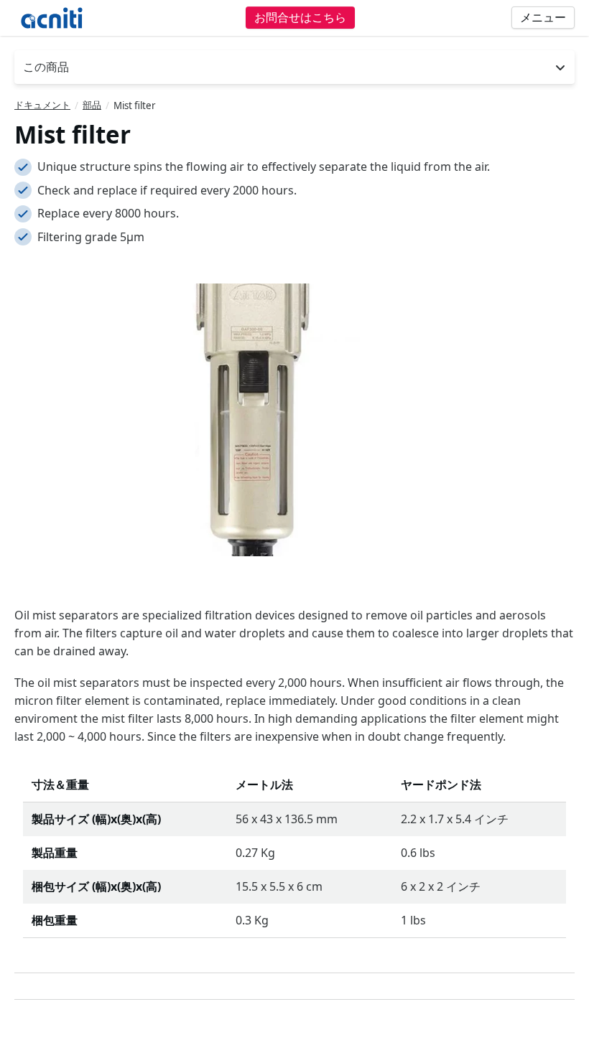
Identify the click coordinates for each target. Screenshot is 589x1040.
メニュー (543, 17)
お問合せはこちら (300, 17)
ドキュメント (42, 104)
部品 (92, 104)
